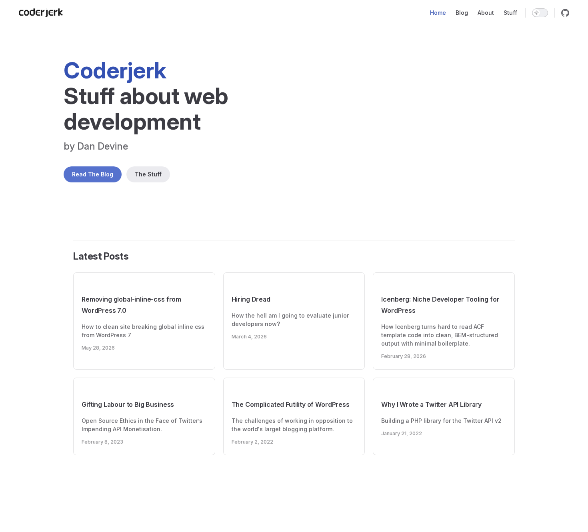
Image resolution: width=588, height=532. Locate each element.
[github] (565, 13)
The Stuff (148, 174)
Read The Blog (92, 174)
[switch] (540, 12)
